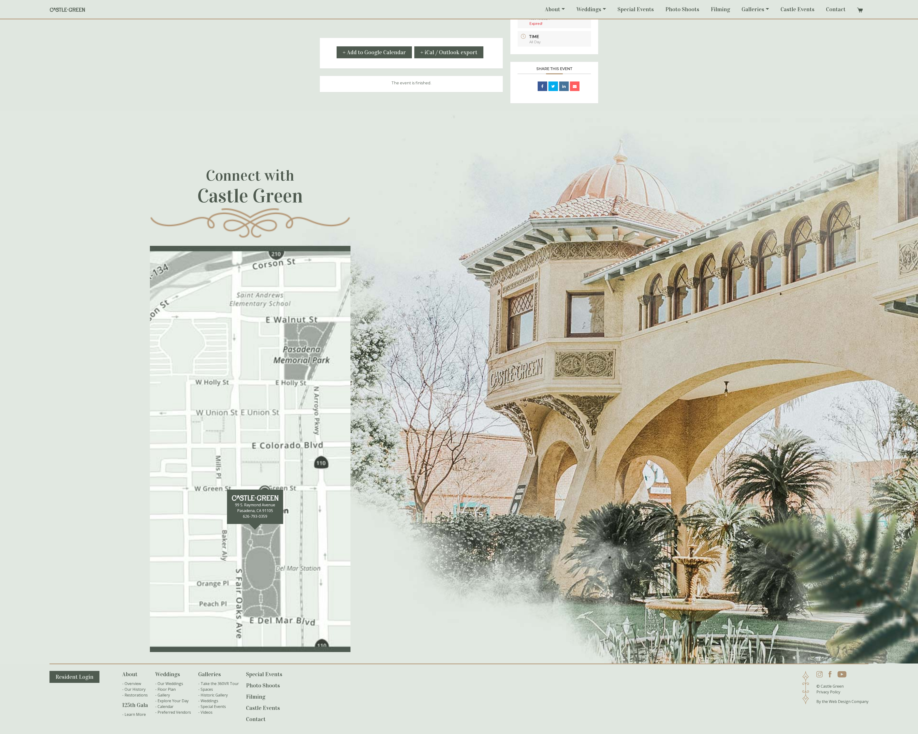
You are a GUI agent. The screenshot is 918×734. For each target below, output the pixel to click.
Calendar (166, 706)
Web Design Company (849, 701)
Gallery (164, 695)
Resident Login (74, 676)
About (552, 9)
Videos (207, 712)
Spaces (207, 689)
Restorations (136, 695)
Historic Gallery (214, 695)
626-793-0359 (255, 516)
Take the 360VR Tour (220, 683)
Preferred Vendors (174, 712)
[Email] (574, 86)
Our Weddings (170, 683)
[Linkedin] (564, 86)
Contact (836, 9)
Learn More (135, 714)
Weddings (588, 9)
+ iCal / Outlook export (448, 52)
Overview (133, 683)
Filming (720, 9)
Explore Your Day (173, 700)
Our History (135, 689)
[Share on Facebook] (542, 86)
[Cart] (860, 10)
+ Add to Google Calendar (374, 52)
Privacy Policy (828, 692)
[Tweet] (553, 86)
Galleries (753, 9)
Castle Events (797, 9)
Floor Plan (167, 689)
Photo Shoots (682, 9)
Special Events (635, 9)
